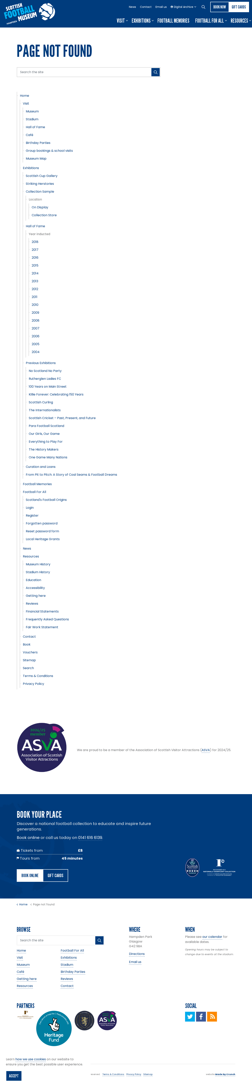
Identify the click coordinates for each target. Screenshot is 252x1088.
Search (28, 668)
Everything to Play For (46, 441)
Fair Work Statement (42, 627)
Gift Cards (239, 6)
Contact (146, 7)
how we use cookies (30, 1059)
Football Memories (173, 20)
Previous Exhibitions (41, 363)
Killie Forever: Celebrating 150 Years (56, 394)
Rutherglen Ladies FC (45, 378)
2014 (35, 273)
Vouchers (30, 652)
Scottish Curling (41, 402)
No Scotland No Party (45, 371)
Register (32, 515)
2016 (35, 257)
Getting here (36, 595)
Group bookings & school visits (49, 150)
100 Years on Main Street (48, 386)
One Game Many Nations (48, 457)
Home (24, 95)
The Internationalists (45, 410)
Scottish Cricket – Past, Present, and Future (62, 418)
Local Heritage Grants (43, 539)
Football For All (209, 20)
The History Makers (43, 449)
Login (30, 507)
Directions (137, 954)
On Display (40, 207)
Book (27, 644)
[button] (155, 72)
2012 (35, 289)
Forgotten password (41, 523)
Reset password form (42, 531)
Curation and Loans (41, 466)
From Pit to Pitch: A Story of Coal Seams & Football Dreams (71, 474)
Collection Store (44, 215)
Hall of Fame (35, 127)
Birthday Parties (38, 143)
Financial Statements (42, 611)
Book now (219, 6)
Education (33, 580)
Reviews (32, 603)
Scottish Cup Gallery (41, 176)
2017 (35, 249)
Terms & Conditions (38, 676)
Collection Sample (40, 191)
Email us (161, 7)
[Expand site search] (203, 7)
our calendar (212, 936)
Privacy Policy (33, 683)
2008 (35, 320)
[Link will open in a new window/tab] (190, 1017)
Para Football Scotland (46, 426)
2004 (36, 352)
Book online (28, 837)
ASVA (206, 750)
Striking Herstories (40, 183)
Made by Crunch (225, 1074)
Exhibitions (141, 20)
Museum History (38, 564)
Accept (14, 1075)
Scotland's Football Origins (46, 500)
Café (29, 135)
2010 (35, 305)
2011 (34, 297)
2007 (35, 328)
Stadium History (38, 572)
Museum (32, 111)
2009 (35, 312)
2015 (35, 265)
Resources (239, 20)
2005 (35, 344)
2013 (35, 281)
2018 (35, 242)
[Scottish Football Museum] (29, 14)
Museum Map (36, 158)
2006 (35, 336)
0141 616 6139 (90, 837)
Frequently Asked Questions (47, 619)
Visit (121, 20)
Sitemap (29, 660)
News (132, 7)
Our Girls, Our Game (44, 433)
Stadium (32, 119)
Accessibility (35, 588)
